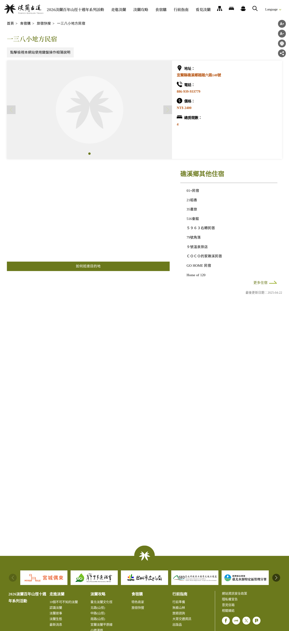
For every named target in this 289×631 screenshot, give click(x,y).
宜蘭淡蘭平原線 (101, 624)
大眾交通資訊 (181, 619)
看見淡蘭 (203, 9)
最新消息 (56, 624)
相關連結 (228, 610)
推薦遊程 (243, 8)
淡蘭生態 (56, 619)
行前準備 (178, 602)
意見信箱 (228, 605)
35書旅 (192, 209)
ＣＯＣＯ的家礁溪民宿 (204, 256)
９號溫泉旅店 (197, 247)
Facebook (226, 621)
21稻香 (192, 200)
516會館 (193, 219)
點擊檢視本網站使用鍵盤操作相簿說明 (40, 52)
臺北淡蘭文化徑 (101, 602)
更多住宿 (260, 283)
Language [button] (271, 9)
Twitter (246, 621)
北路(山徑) (97, 607)
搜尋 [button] (255, 8)
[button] (89, 153)
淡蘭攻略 (140, 9)
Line (236, 621)
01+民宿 (193, 191)
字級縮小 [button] (282, 34)
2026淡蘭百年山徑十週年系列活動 (75, 9)
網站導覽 (219, 8)
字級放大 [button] (282, 24)
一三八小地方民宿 (71, 23)
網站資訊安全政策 (234, 593)
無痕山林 (178, 607)
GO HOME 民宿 (199, 266)
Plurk (256, 621)
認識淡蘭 (56, 607)
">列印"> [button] (282, 43)
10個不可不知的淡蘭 (64, 602)
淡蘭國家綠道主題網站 (23, 9)
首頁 (10, 23)
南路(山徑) (97, 619)
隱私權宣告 (230, 599)
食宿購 (161, 9)
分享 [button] (282, 53)
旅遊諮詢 (178, 613)
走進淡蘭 (118, 9)
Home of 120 (196, 275)
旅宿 (231, 8)
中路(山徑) (97, 613)
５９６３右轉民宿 (201, 228)
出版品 (177, 624)
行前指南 (181, 9)
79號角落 (194, 237)
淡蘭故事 (56, 613)
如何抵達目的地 (88, 266)
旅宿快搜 (44, 23)
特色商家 (138, 602)
